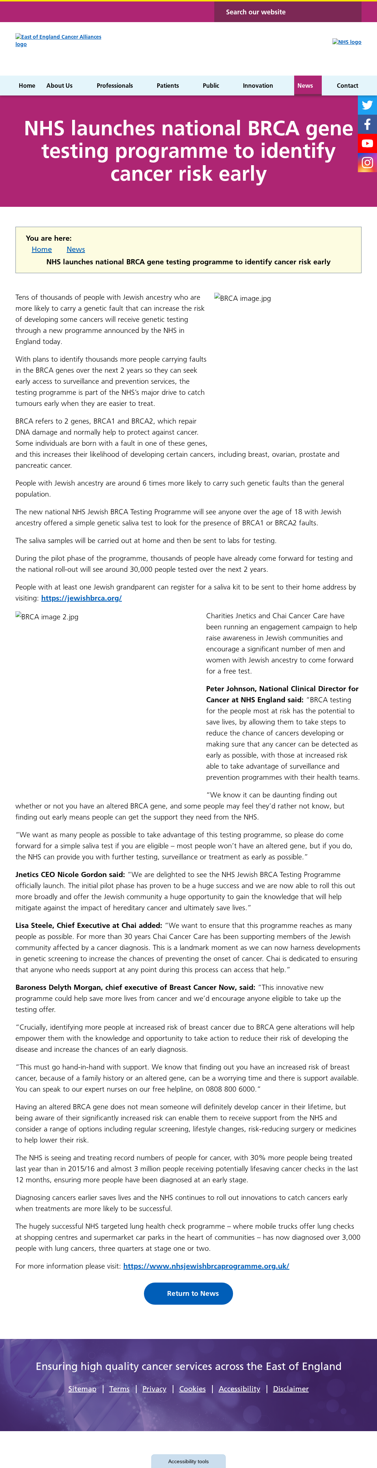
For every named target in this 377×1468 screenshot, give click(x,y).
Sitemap (82, 1388)
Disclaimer (291, 1388)
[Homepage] (64, 49)
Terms (119, 1388)
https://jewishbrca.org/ (81, 598)
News (76, 249)
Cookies (192, 1388)
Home (42, 249)
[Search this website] (351, 11)
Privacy (154, 1388)
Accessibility (239, 1388)
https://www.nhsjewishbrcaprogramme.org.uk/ (206, 1266)
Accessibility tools (188, 1461)
